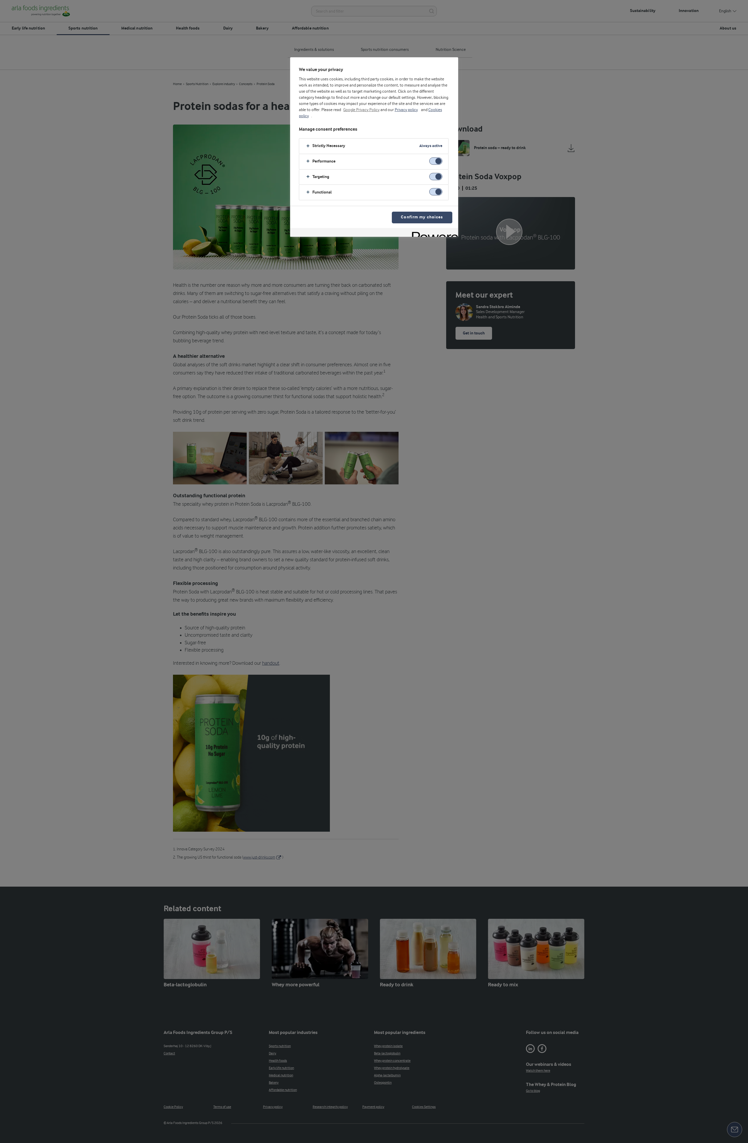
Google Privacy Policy (361, 110)
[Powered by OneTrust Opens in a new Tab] (433, 233)
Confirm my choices (422, 217)
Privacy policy (406, 110)
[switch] (435, 161)
